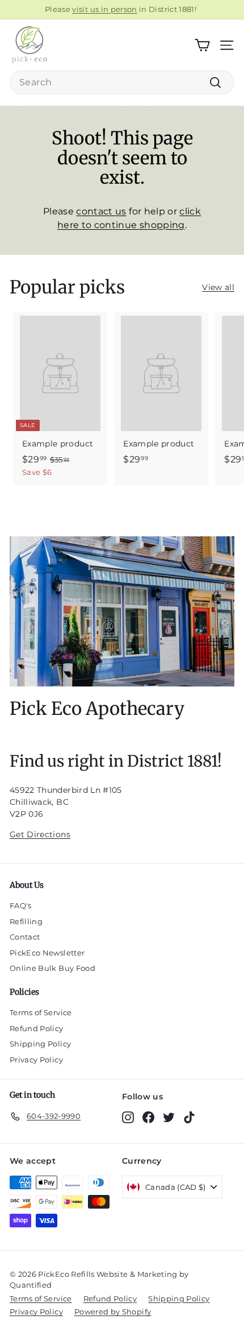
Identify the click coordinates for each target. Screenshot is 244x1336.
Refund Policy (37, 1028)
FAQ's (21, 905)
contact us (101, 211)
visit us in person (104, 9)
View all (218, 287)
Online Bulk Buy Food (52, 968)
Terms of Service (41, 1012)
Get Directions (40, 834)
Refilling (26, 921)
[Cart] (202, 45)
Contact (25, 936)
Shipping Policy (40, 1043)
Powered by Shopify (112, 1311)
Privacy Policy (36, 1059)
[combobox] (122, 82)
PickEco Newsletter (47, 952)
